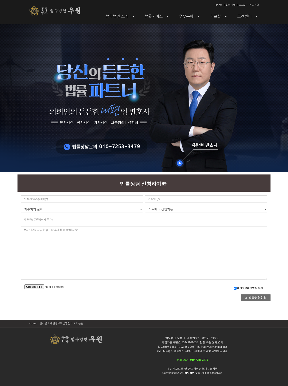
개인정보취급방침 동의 (250, 288)
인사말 (43, 323)
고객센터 (247, 18)
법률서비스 (157, 18)
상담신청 (254, 5)
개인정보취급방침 (60, 323)
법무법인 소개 (120, 18)
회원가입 (231, 5)
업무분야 (189, 18)
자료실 (218, 18)
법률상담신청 (257, 297)
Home (219, 5)
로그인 (242, 5)
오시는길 (78, 323)
